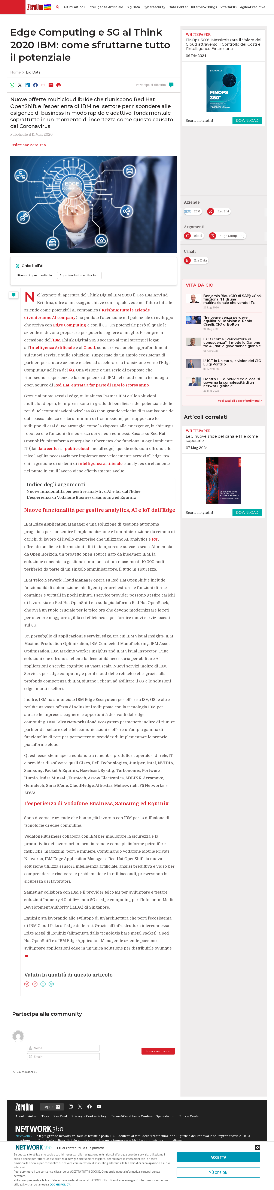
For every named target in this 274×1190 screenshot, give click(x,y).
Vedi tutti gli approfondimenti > (240, 400)
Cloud (89, 348)
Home (15, 72)
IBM (57, 340)
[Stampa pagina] (58, 85)
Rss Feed (60, 1116)
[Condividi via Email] (51, 85)
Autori (32, 1116)
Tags (45, 1116)
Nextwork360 (25, 1136)
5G (71, 370)
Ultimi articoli (74, 7)
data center (48, 448)
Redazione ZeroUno (28, 145)
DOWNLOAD (247, 121)
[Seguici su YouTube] (98, 1107)
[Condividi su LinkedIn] (27, 85)
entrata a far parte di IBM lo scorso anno (110, 385)
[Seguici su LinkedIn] (70, 1107)
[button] (13, 7)
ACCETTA (218, 1157)
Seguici (49, 1107)
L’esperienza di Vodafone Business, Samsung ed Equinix (81, 497)
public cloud (77, 448)
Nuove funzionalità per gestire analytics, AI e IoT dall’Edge (83, 491)
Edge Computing (69, 325)
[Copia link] (43, 85)
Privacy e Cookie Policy (89, 1116)
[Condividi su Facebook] (35, 85)
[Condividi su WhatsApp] (12, 85)
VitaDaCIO (228, 7)
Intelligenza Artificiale (106, 7)
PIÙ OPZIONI (218, 1172)
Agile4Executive (252, 7)
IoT (155, 539)
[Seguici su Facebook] (89, 1107)
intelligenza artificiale (100, 463)
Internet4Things (204, 7)
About (19, 1116)
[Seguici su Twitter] (80, 1107)
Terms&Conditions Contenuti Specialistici (142, 1116)
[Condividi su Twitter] (19, 85)
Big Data (133, 7)
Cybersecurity (154, 7)
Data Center (178, 7)
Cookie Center (189, 1116)
